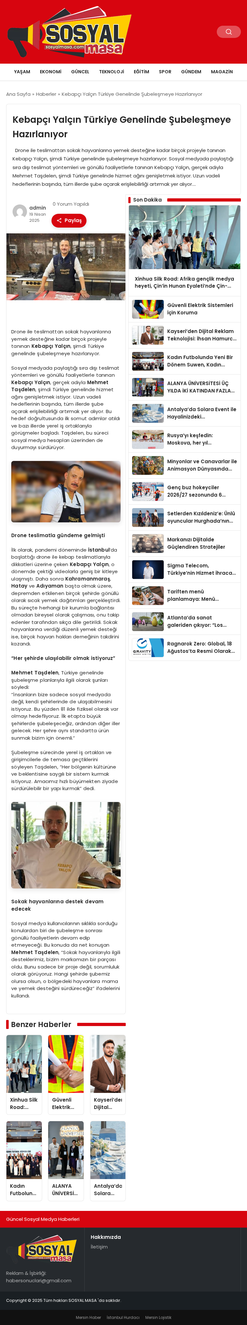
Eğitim (141, 71)
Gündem (191, 71)
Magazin (222, 71)
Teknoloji (111, 71)
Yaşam (22, 71)
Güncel (80, 71)
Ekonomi (50, 71)
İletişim (99, 1246)
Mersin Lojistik (158, 1317)
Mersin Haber (88, 1317)
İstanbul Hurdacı (123, 1317)
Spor (165, 71)
